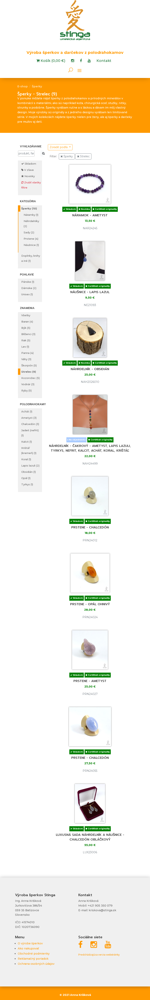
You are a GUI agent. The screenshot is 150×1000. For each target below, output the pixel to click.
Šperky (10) (29, 208)
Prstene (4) (31, 238)
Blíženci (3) (28, 334)
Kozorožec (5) (30, 378)
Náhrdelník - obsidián (90, 369)
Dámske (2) (28, 288)
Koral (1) (26, 459)
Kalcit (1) (26, 441)
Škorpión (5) (29, 365)
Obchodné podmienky (34, 953)
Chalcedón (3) (30, 424)
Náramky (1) (31, 214)
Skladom (30, 163)
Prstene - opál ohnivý (90, 604)
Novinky (29, 176)
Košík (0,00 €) (52, 61)
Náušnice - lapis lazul (90, 292)
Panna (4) (27, 352)
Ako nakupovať (28, 948)
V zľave (28, 169)
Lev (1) (25, 346)
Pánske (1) (27, 281)
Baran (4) (27, 321)
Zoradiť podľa (59, 147)
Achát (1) (26, 411)
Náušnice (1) (31, 244)
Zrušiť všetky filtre (31, 185)
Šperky (37, 86)
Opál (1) (25, 478)
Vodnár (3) (27, 384)
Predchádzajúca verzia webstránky (99, 954)
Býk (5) (25, 327)
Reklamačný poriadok (33, 958)
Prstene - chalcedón (90, 527)
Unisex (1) (27, 294)
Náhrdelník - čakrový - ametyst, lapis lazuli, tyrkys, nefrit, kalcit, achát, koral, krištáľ (90, 448)
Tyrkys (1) (27, 484)
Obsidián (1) (28, 471)
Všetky (25, 315)
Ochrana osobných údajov (36, 964)
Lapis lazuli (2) (30, 465)
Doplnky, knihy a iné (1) (30, 258)
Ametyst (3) (29, 417)
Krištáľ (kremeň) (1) (28, 450)
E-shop (22, 86)
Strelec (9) (28, 371)
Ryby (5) (26, 390)
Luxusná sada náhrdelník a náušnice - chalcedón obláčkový (90, 837)
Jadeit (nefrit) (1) (30, 433)
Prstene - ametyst (89, 681)
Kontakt (103, 61)
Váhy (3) (26, 359)
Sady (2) (29, 232)
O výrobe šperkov (30, 943)
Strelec (84, 156)
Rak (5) (25, 340)
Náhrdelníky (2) (31, 223)
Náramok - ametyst (90, 215)
